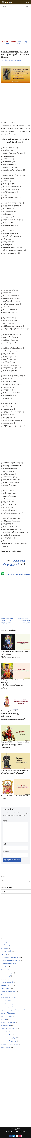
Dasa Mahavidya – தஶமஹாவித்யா (10, 961)
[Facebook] (10, 1136)
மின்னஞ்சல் (6, 852)
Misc (2, 995)
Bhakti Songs (4, 954)
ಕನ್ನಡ (2, 44)
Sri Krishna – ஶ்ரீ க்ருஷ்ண (8, 1023)
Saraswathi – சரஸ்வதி (7, 1016)
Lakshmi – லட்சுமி (5, 989)
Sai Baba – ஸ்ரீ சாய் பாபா (8, 1013)
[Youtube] (17, 1136)
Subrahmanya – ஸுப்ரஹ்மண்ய (9, 1029)
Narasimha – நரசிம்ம (6, 1001)
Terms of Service (20, 1132)
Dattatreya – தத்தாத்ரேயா (8, 964)
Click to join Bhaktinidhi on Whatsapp (17, 575)
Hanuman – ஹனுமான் (7, 982)
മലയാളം (25, 44)
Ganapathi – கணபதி (6, 973)
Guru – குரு (4, 979)
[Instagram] (20, 1136)
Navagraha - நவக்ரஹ (16, 60)
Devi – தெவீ (4, 967)
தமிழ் (25, 42)
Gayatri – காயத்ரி (6, 976)
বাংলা (18, 44)
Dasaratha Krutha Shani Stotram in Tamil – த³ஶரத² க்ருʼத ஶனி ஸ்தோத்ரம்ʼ (14, 772)
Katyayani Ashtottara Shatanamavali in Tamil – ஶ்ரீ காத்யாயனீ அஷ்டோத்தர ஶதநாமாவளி (15, 745)
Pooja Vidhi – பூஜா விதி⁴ (8, 1007)
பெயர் (5, 844)
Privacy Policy (10, 1132)
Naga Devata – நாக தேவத (8, 998)
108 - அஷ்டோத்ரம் (5, 60)
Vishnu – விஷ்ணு (5, 1047)
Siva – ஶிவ (4, 1019)
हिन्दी (7, 44)
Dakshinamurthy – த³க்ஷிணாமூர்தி (10, 958)
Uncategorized (4, 1032)
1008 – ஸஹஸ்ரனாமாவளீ (8, 942)
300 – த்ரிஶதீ (4, 948)
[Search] (27, 6)
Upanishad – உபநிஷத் (7, 1035)
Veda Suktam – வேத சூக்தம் (9, 1041)
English (13, 44)
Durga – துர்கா (5, 970)
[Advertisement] (15, 24)
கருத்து (5, 821)
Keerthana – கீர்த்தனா (7, 985)
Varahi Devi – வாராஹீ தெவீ (9, 1038)
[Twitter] (13, 1136)
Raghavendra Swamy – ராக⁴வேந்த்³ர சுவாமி (13, 1010)
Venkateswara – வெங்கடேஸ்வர (9, 1044)
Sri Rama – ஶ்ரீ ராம (6, 1026)
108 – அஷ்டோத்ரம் (6, 945)
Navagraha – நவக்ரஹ (7, 1004)
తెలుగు (20, 42)
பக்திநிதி (14, 1129)
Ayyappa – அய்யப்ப (6, 951)
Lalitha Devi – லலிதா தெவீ (8, 992)
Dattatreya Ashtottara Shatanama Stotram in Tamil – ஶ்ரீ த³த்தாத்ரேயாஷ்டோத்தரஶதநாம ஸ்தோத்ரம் (15, 684)
